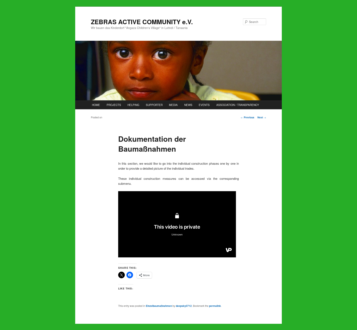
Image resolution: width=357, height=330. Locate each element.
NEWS (188, 105)
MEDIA (173, 105)
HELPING (133, 105)
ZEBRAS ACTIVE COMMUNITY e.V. (142, 21)
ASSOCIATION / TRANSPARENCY (237, 105)
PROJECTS (114, 105)
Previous (247, 117)
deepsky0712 (184, 306)
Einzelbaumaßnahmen (159, 306)
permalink (215, 306)
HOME (96, 105)
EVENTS (204, 105)
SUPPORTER (154, 105)
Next (261, 117)
